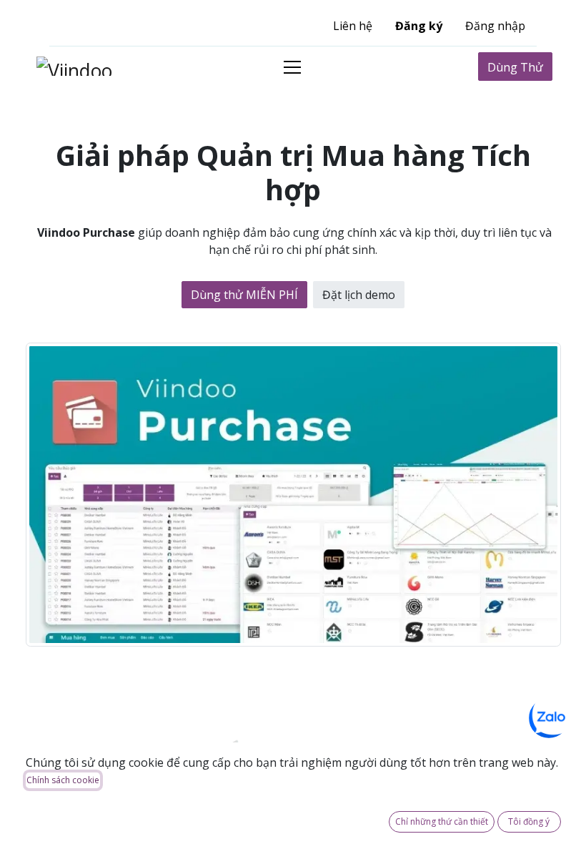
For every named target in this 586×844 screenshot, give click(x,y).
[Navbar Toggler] (292, 67)
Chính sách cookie (62, 780)
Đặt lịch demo (358, 295)
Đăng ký (418, 26)
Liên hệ (352, 26)
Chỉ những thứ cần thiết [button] (441, 821)
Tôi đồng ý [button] (529, 821)
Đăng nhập (495, 26)
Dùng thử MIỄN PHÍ (244, 295)
